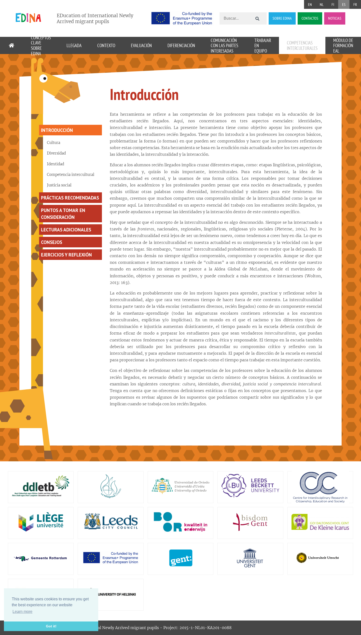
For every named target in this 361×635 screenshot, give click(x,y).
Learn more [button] (22, 611)
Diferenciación (181, 45)
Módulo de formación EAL (343, 45)
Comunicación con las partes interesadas (224, 45)
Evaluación (141, 45)
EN (310, 4)
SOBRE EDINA (282, 18)
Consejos (51, 242)
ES (344, 4)
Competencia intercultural (70, 174)
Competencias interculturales (302, 45)
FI (333, 4)
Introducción (57, 130)
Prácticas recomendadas (70, 198)
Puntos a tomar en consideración (63, 213)
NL (322, 4)
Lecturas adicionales (66, 229)
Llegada (74, 45)
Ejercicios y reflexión (66, 255)
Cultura (53, 142)
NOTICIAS (334, 18)
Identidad (55, 164)
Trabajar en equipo (262, 45)
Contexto (106, 45)
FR (355, 4)
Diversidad (56, 153)
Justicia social (59, 185)
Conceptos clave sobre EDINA (41, 45)
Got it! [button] (51, 626)
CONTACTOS (310, 18)
